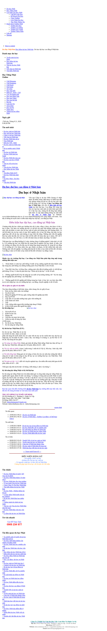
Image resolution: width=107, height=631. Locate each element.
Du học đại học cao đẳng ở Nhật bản (21, 187)
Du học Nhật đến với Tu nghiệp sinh (34, 427)
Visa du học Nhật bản (11, 167)
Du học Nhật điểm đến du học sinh (34, 433)
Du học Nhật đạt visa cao (12, 158)
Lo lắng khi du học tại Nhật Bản (14, 513)
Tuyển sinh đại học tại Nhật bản (33, 442)
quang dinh (58, 407)
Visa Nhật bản (8, 141)
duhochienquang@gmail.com (16, 402)
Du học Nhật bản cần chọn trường (15, 481)
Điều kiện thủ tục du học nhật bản (15, 554)
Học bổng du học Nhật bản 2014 (14, 552)
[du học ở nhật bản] (7, 254)
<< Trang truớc (28, 451)
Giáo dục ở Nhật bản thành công (33, 444)
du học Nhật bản (33, 389)
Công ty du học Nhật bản (12, 135)
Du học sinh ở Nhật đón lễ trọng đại (34, 446)
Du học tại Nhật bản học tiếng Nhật (34, 431)
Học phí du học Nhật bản (12, 133)
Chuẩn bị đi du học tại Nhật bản (14, 565)
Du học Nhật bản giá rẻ (11, 139)
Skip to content (10, 46)
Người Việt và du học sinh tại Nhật (34, 440)
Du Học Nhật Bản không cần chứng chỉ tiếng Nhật (12, 541)
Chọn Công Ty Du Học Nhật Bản (15, 485)
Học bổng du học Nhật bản (24, 49)
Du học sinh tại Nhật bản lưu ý (14, 563)
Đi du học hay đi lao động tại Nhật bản (35, 426)
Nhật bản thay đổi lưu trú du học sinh (35, 448)
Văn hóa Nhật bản (10, 182)
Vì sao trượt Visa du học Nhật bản (15, 483)
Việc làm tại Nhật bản (11, 137)
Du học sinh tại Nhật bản (12, 131)
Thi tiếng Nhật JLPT (10, 173)
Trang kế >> (37, 451)
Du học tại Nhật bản (10, 152)
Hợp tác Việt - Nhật (10, 143)
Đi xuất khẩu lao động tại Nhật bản (34, 429)
